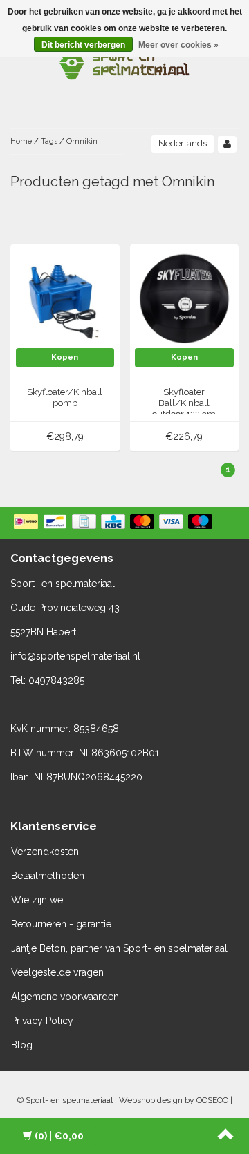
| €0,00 (59, 1136)
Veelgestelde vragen (57, 972)
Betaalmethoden (47, 875)
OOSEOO (212, 1100)
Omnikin (82, 141)
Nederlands (182, 143)
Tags (49, 141)
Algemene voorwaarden (65, 996)
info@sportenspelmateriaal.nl (75, 656)
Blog (22, 1044)
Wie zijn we (37, 899)
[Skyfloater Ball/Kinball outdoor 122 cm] (184, 298)
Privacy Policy (42, 1020)
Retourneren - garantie (61, 924)
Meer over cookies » (178, 45)
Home (21, 141)
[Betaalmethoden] (114, 523)
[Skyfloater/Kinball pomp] (65, 298)
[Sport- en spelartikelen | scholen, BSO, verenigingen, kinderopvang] (124, 62)
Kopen (64, 357)
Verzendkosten (45, 851)
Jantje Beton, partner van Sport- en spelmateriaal (119, 948)
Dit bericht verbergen (83, 45)
